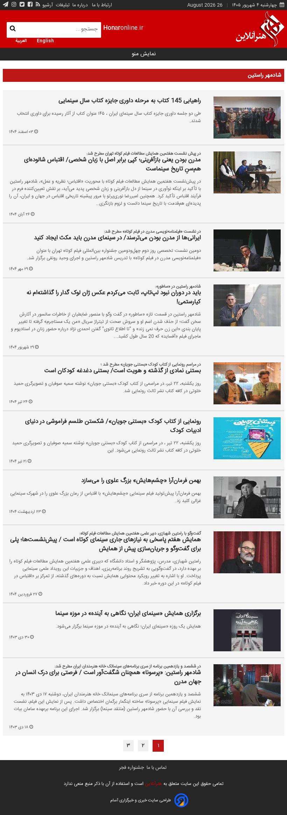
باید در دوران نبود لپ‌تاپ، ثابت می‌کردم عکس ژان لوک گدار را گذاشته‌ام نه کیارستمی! (114, 297)
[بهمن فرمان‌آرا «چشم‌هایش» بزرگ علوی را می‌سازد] (242, 497)
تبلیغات (62, 5)
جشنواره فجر (131, 768)
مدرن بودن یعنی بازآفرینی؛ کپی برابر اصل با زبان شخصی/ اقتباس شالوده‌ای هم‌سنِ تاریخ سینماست (112, 164)
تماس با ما (156, 768)
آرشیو (47, 5)
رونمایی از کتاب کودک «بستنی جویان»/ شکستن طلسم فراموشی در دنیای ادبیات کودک (113, 426)
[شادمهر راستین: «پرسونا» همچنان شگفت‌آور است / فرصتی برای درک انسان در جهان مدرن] (242, 685)
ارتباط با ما (102, 5)
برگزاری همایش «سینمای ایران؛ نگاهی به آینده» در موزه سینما (128, 613)
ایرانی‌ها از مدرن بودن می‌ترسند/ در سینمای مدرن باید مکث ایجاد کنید (117, 238)
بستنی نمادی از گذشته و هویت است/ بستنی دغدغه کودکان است (122, 371)
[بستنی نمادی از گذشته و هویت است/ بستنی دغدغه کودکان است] (242, 383)
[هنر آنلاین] (260, 29)
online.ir (123, 28)
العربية (21, 40)
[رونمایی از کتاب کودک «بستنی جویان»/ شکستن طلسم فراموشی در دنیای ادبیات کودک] (242, 438)
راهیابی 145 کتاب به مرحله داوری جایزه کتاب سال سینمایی (129, 101)
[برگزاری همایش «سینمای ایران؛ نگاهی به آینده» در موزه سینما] (242, 630)
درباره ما (80, 5)
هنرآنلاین (153, 784)
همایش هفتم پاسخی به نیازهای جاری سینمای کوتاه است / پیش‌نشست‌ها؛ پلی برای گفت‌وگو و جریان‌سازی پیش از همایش (105, 544)
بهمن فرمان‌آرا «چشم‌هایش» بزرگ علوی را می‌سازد (141, 481)
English (45, 40)
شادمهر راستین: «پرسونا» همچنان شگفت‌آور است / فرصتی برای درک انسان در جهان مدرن (108, 677)
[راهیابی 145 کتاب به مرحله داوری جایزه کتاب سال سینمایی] (242, 118)
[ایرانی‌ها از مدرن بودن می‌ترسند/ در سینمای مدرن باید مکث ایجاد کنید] (242, 250)
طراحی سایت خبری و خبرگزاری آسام (140, 800)
